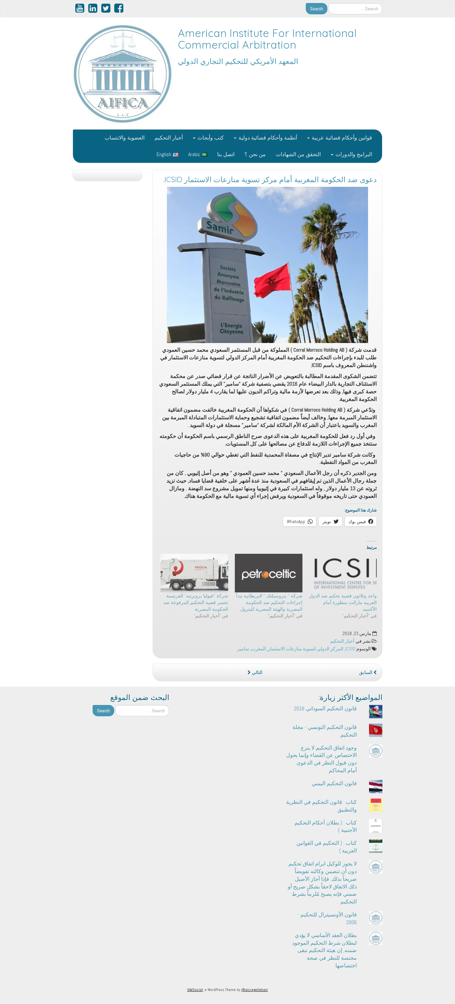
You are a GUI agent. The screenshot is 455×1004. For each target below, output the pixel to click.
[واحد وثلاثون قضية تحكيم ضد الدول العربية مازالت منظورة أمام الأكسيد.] (343, 573)
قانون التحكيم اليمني (334, 783)
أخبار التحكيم (169, 137)
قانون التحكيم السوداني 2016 (325, 708)
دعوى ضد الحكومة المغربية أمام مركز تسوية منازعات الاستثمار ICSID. (270, 179)
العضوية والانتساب (125, 137)
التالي (256, 672)
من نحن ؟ (255, 154)
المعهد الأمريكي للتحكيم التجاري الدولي (238, 61)
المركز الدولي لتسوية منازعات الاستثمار (305, 649)
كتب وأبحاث (210, 137)
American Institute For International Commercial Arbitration (267, 38)
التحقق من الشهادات (298, 154)
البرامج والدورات (353, 154)
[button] (267, 265)
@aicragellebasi (254, 989)
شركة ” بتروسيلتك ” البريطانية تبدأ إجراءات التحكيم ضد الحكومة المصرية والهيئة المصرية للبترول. (269, 602)
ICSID (350, 649)
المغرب (258, 649)
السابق (366, 672)
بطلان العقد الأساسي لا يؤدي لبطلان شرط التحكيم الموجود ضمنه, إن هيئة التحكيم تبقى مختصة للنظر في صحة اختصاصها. (324, 950)
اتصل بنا (225, 154)
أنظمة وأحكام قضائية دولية (267, 137)
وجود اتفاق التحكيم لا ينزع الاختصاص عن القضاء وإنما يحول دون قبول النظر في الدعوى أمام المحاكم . (321, 759)
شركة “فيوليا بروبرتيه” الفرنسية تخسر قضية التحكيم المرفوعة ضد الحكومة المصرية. (195, 602)
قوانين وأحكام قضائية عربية (341, 137)
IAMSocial (195, 989)
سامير (243, 649)
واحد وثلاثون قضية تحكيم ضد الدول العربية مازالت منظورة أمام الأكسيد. (343, 602)
